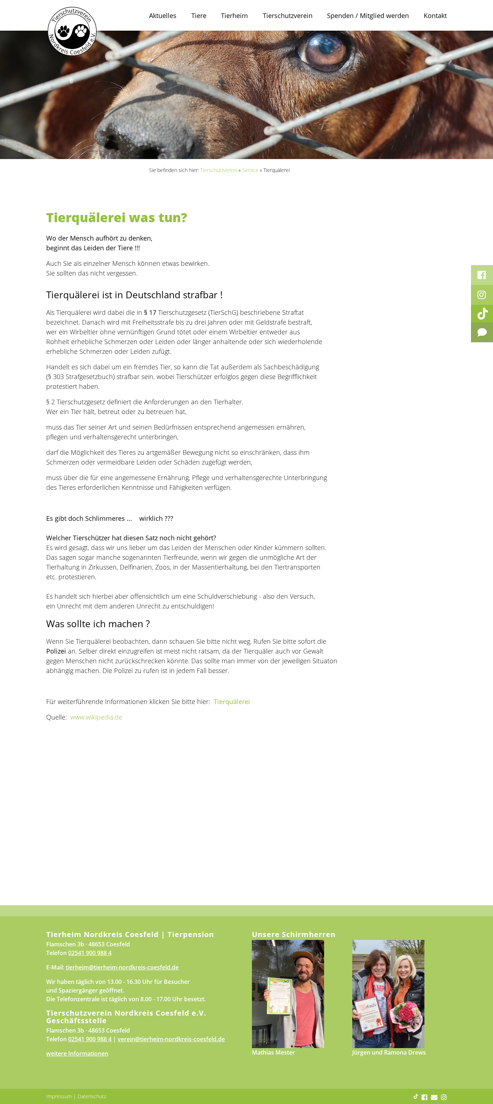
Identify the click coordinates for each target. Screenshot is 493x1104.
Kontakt (435, 15)
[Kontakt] (482, 332)
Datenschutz (92, 1096)
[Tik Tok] (482, 313)
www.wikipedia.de (96, 717)
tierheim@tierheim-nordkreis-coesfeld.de (122, 967)
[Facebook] (482, 275)
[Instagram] (482, 295)
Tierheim (234, 15)
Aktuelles (162, 15)
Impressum (59, 1096)
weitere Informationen (77, 1053)
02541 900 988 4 (90, 953)
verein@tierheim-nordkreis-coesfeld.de (171, 1039)
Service (250, 170)
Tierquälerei (232, 701)
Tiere (198, 15)
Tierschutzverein (288, 15)
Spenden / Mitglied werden (368, 15)
